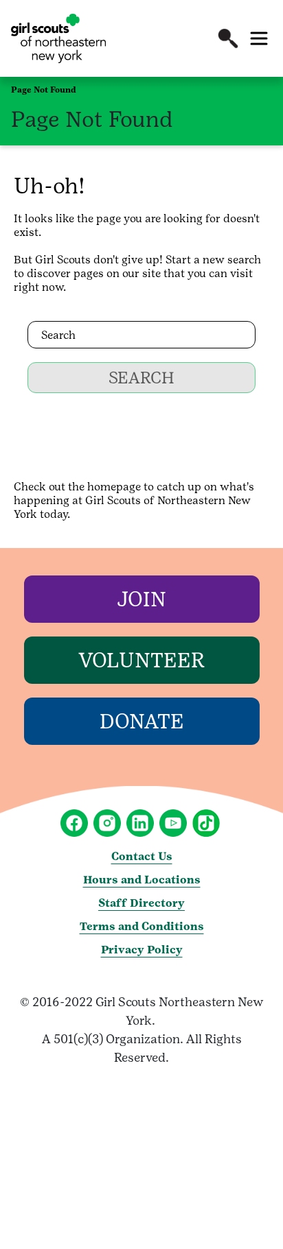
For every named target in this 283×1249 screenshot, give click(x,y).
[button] (228, 38)
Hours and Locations (142, 879)
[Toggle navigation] (259, 38)
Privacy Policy (142, 949)
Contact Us (141, 856)
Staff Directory (141, 902)
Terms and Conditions (142, 926)
